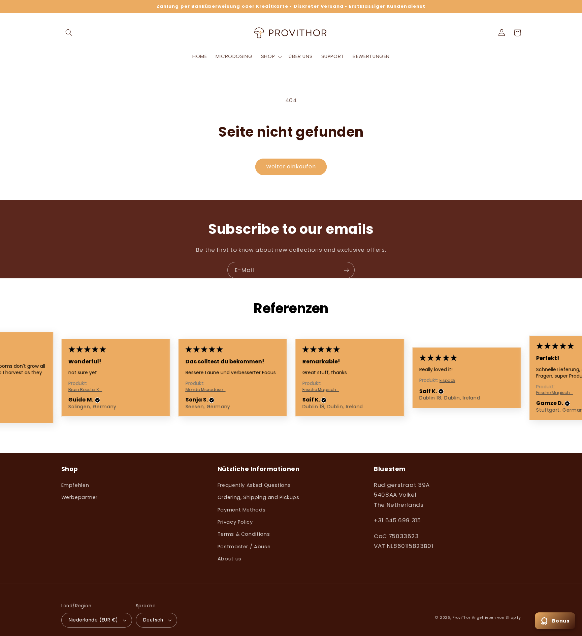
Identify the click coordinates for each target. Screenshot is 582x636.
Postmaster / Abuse (244, 546)
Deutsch (153, 620)
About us (229, 558)
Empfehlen (75, 485)
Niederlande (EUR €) (93, 620)
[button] (69, 32)
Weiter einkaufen (291, 166)
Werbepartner (79, 497)
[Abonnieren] (346, 270)
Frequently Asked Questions (254, 485)
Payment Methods (241, 509)
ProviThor (461, 617)
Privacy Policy (235, 522)
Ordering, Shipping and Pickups (258, 497)
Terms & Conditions (244, 534)
